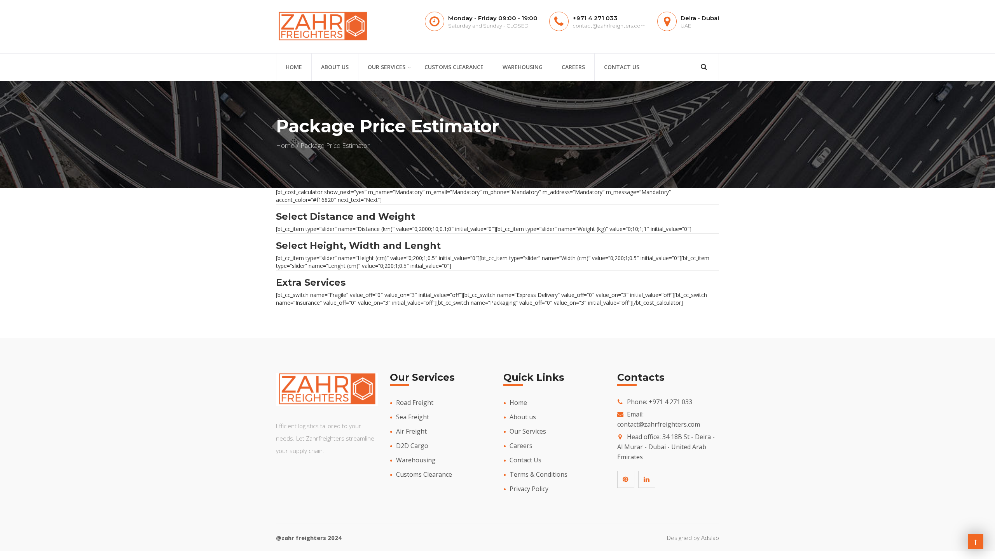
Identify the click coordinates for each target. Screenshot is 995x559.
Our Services (386, 67)
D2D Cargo (412, 445)
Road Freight (414, 402)
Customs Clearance (454, 67)
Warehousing (523, 67)
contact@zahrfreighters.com (609, 26)
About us (335, 67)
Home (294, 67)
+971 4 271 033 (595, 18)
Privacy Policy (529, 488)
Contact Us (621, 67)
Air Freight (411, 431)
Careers (573, 67)
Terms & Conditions (538, 474)
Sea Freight (412, 417)
